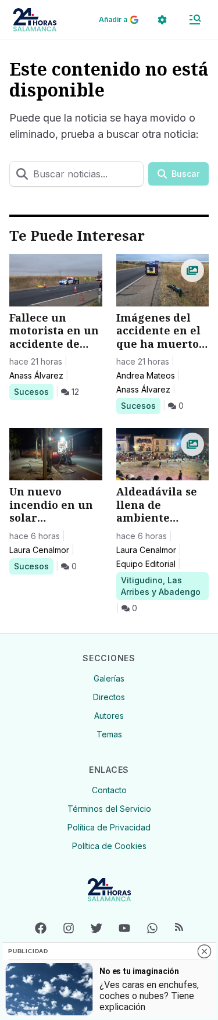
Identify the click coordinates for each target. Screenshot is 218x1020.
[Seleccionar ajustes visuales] (162, 19)
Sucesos (33, 391)
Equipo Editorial (146, 564)
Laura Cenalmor (39, 550)
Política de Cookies (109, 846)
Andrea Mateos (145, 375)
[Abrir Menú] (195, 20)
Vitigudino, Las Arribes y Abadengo (160, 586)
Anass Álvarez (36, 375)
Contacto (109, 790)
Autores (109, 716)
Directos (109, 697)
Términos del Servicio (109, 809)
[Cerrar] (204, 951)
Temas (109, 734)
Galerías (109, 678)
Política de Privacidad (109, 827)
